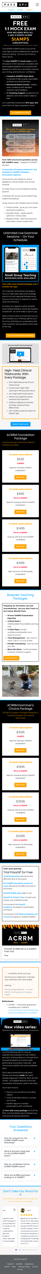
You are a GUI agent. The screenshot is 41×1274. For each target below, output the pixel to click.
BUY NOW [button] (20, 477)
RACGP (10, 1264)
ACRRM (20, 10)
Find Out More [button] (11, 658)
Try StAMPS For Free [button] (20, 113)
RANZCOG (29, 1264)
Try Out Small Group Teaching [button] (20, 335)
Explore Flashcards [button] (20, 424)
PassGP (11, 10)
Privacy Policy (24, 1267)
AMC (14, 1267)
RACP (7, 1267)
